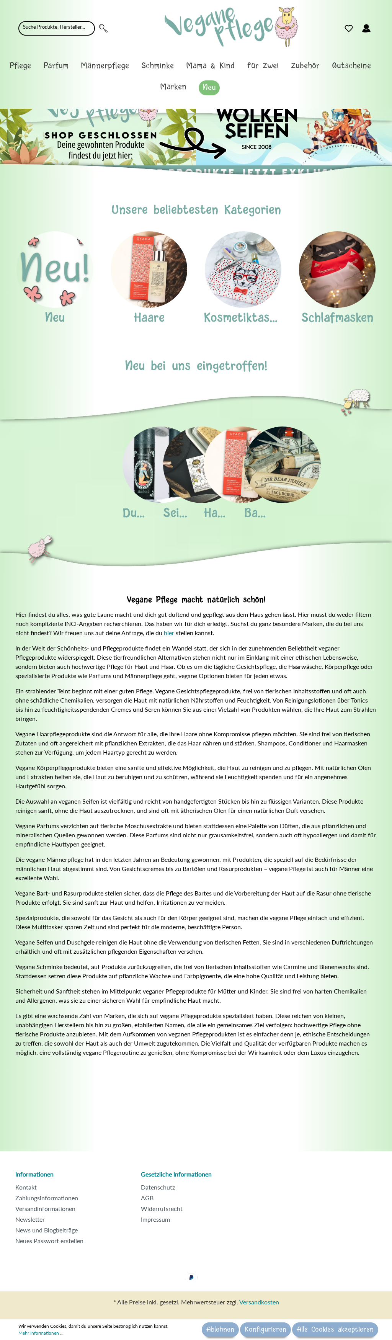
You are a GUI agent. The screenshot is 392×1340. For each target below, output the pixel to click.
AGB (147, 1197)
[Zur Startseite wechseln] (231, 27)
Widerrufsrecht (162, 1208)
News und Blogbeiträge (46, 1230)
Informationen (34, 1174)
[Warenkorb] (379, 26)
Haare (149, 318)
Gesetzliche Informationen (176, 1174)
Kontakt (26, 1187)
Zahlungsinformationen (46, 1197)
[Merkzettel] (349, 28)
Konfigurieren (265, 1329)
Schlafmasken (337, 318)
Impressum (155, 1219)
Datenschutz (158, 1187)
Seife (176, 513)
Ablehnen (220, 1329)
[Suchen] (103, 28)
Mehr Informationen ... (41, 1333)
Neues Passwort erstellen (49, 1240)
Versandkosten (259, 1302)
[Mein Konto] (366, 28)
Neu (55, 318)
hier (169, 632)
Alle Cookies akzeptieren (335, 1329)
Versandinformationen (45, 1208)
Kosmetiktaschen (249, 318)
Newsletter (30, 1219)
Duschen (144, 513)
